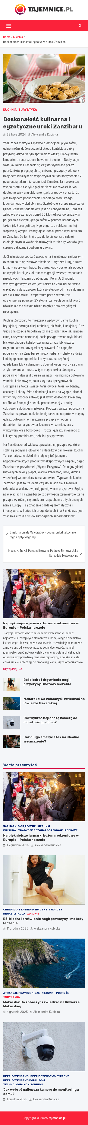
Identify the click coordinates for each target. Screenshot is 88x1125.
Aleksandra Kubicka (44, 134)
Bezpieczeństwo (16, 1076)
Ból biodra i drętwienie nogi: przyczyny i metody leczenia (47, 682)
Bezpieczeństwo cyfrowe (49, 1076)
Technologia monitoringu (23, 1084)
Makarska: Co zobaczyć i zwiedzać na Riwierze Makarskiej (54, 701)
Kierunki (43, 826)
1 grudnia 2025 (17, 1099)
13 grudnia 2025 (18, 845)
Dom (42, 1080)
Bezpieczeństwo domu (20, 1080)
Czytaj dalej (10, 669)
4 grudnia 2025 (17, 1012)
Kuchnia (10, 110)
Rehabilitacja (14, 913)
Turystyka (27, 110)
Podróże (71, 830)
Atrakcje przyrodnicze (21, 992)
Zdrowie (33, 913)
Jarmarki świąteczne (19, 826)
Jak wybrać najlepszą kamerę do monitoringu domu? (50, 720)
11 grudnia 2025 (17, 928)
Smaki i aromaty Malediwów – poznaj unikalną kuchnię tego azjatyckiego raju (43, 535)
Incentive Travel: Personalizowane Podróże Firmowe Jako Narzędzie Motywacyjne (43, 553)
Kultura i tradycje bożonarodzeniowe (33, 830)
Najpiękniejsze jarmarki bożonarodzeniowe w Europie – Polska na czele (41, 625)
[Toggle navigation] (8, 25)
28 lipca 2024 (16, 134)
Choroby (55, 909)
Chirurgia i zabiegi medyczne (25, 909)
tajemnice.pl (57, 1118)
